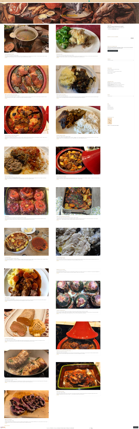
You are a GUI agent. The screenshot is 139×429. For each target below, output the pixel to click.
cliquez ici (109, 125)
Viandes (25, 217)
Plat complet (16, 55)
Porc (67, 95)
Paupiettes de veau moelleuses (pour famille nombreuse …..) (65, 350)
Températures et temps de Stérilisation (115, 82)
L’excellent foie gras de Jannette (9, 338)
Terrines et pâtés (11, 339)
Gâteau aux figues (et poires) (111, 72)
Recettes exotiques (11, 136)
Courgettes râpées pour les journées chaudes (113, 69)
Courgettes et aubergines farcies (61, 310)
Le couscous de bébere (8, 257)
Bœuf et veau (13, 55)
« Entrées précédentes (7, 425)
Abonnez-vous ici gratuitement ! (112, 50)
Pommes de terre (69, 55)
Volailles (18, 95)
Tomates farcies (7, 216)
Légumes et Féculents (21, 217)
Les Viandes (69, 15)
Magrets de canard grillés (8, 419)
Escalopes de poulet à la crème (61, 257)
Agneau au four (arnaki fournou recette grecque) (63, 216)
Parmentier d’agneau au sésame (61, 135)
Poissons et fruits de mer (82, 311)
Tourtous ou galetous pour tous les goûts (115, 83)
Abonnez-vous (135, 427)
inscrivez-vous (117, 27)
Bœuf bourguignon (7, 297)
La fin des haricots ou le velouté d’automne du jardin (115, 71)
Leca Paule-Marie (110, 86)
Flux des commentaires (111, 108)
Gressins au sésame (110, 73)
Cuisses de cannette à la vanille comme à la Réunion (12, 135)
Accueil (10, 55)
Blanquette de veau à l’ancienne (61, 269)
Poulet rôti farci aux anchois (60, 391)
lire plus (6, 57)
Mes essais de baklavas (111, 70)
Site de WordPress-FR (110, 109)
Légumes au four (15, 217)
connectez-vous (122, 27)
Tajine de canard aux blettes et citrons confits (11, 94)
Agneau (12, 95)
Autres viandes (62, 311)
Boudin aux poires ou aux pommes (61, 94)
